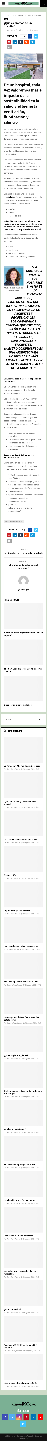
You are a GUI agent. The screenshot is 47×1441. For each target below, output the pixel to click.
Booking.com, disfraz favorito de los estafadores (21, 1019)
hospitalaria (9, 197)
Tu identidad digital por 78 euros (19, 1164)
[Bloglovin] (23, 1424)
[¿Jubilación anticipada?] (23, 1113)
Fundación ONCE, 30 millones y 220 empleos (20, 1346)
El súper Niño (10, 875)
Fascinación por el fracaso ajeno (19, 1200)
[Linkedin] (33, 1417)
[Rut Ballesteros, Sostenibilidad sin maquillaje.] (23, 1255)
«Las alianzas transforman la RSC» (20, 1383)
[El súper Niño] (23, 859)
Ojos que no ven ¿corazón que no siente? (20, 803)
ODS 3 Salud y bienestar (13, 521)
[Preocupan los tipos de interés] (23, 1220)
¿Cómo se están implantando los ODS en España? (23, 634)
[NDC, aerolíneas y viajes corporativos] (23, 930)
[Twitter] (12, 1417)
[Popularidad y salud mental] (23, 894)
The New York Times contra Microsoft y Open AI (23, 670)
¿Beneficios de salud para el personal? (23, 566)
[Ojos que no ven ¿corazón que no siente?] (23, 785)
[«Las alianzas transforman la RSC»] (23, 1367)
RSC (6, 19)
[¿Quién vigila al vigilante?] (23, 1039)
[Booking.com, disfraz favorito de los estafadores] (23, 1001)
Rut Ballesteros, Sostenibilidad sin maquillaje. (20, 1273)
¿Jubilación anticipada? (15, 1129)
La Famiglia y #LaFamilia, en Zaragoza (22, 766)
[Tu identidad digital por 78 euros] (23, 1148)
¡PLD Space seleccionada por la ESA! (21, 839)
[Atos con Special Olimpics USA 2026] (23, 966)
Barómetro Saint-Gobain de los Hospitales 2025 (19, 456)
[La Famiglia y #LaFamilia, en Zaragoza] (23, 750)
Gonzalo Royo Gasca (14, 985)
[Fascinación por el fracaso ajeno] (23, 1184)
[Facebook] (5, 1417)
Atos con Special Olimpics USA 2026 (21, 982)
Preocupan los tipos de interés (18, 1236)
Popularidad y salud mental (17, 910)
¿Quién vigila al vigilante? (16, 1055)
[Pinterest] (26, 1417)
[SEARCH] (40, 719)
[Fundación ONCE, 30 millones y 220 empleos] (23, 1329)
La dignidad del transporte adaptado (23, 553)
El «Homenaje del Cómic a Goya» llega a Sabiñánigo (23, 1092)
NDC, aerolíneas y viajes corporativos (21, 946)
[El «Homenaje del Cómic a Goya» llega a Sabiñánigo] (23, 1075)
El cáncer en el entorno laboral (18, 705)
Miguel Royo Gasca (14, 949)
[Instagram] (19, 1417)
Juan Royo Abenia (13, 769)
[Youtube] (40, 1417)
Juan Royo (10, 30)
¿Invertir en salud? (12, 1309)
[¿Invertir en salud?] (23, 1293)
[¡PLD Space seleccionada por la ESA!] (23, 823)
